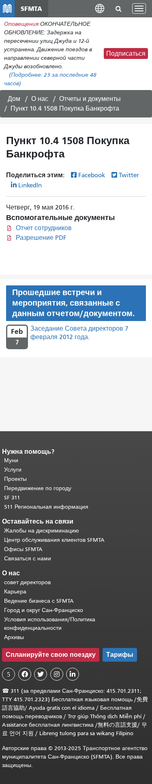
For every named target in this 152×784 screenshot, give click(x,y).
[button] (99, 8)
